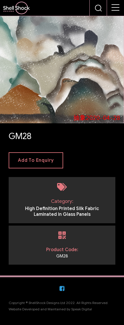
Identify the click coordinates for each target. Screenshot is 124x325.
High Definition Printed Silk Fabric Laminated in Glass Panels (62, 211)
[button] (115, 8)
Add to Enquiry (36, 160)
